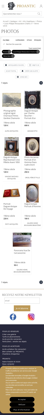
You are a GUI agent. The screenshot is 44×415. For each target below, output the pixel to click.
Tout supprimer (35, 48)
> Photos (38, 21)
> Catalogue (12, 21)
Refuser (22, 404)
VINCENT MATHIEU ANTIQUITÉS (11, 177)
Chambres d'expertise (11, 354)
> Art (19, 21)
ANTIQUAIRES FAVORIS (16, 65)
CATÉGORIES (20, 40)
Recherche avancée (13, 44)
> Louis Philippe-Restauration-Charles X (17, 23)
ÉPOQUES (37, 40)
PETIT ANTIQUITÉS (11, 224)
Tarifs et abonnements (11, 337)
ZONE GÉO (23, 77)
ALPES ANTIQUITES (11, 131)
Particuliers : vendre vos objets (14, 341)
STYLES (29, 40)
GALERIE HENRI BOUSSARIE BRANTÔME (32, 224)
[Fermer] (9, 52)
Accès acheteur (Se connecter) (14, 349)
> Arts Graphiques (28, 21)
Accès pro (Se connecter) (12, 339)
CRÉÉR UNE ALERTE (31, 71)
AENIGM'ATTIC (32, 131)
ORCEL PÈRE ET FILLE (32, 178)
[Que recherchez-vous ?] (39, 13)
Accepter (22, 399)
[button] (34, 65)
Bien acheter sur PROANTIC (13, 351)
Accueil (5, 21)
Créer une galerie (9, 334)
